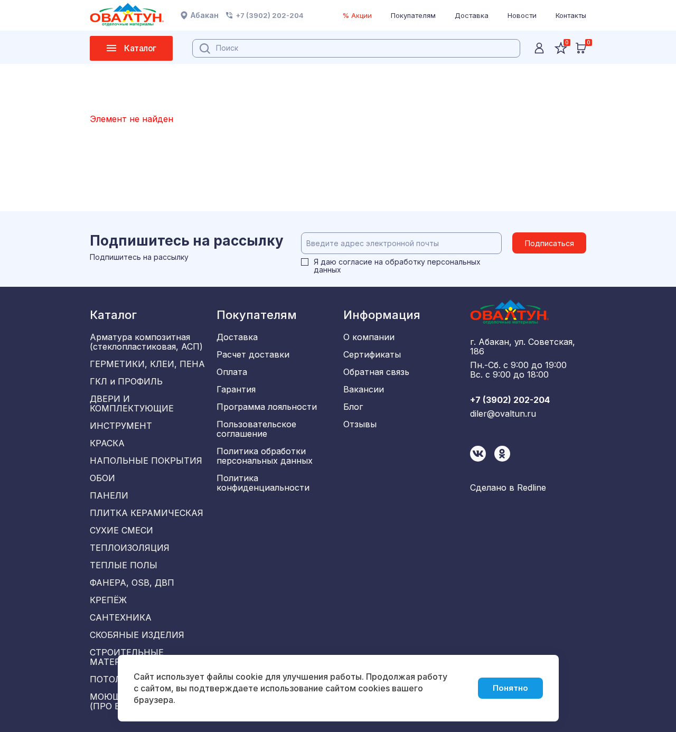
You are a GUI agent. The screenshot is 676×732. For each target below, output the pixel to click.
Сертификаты (372, 354)
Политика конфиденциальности (263, 482)
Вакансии (363, 389)
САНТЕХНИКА (121, 617)
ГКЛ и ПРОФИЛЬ (126, 381)
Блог (353, 406)
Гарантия (236, 389)
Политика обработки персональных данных (265, 455)
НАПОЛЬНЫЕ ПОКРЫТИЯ (146, 460)
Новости (522, 15)
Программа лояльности (267, 406)
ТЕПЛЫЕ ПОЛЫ (123, 565)
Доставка (472, 15)
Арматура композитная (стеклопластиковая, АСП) (146, 341)
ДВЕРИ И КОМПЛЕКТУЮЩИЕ (132, 403)
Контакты (571, 15)
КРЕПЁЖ (108, 600)
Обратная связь (376, 372)
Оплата (232, 372)
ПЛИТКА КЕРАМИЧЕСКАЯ (146, 513)
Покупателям (413, 15)
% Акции (357, 15)
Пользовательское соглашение (256, 428)
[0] (581, 48)
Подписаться (549, 243)
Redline (531, 487)
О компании (369, 337)
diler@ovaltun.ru (503, 413)
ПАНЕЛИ (109, 495)
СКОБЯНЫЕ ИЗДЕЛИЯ (137, 635)
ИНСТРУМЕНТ (121, 425)
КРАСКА (107, 443)
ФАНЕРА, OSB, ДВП (132, 582)
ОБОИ (102, 478)
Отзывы (360, 424)
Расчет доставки (253, 354)
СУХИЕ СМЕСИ (121, 530)
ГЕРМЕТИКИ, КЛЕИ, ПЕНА (147, 364)
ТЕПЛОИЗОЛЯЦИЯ (130, 547)
